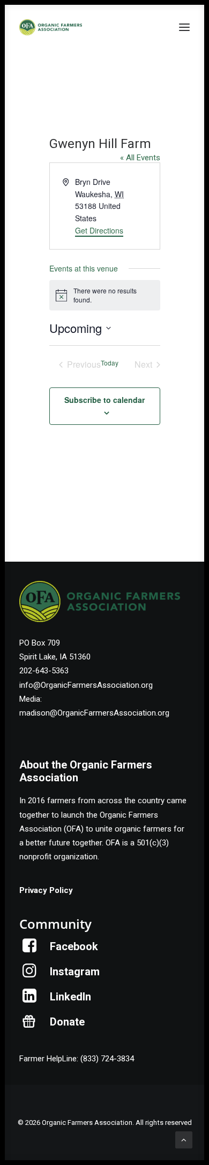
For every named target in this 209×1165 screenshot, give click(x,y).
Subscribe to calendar (104, 399)
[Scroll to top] (183, 1139)
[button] (184, 27)
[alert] (104, 295)
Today (109, 363)
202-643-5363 (44, 670)
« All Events (140, 157)
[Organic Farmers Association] (50, 27)
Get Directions (99, 230)
